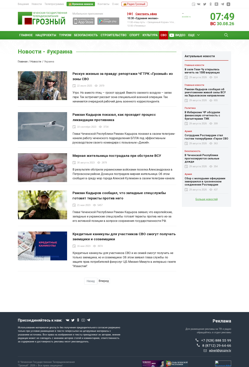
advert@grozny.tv (220, 350)
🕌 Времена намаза (81, 4)
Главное (26, 35)
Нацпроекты (46, 35)
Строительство (114, 35)
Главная (23, 61)
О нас (115, 4)
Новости (37, 4)
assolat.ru (186, 17)
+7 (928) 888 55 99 (216, 340)
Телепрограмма (54, 4)
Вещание (23, 4)
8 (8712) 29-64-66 (216, 345)
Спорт (134, 35)
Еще (191, 35)
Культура (150, 35)
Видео (180, 35)
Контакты (103, 4)
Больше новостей (207, 199)
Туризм (65, 35)
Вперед (104, 281)
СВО (164, 35)
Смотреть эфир (146, 14)
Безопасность (86, 35)
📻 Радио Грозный (134, 4)
